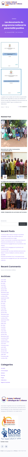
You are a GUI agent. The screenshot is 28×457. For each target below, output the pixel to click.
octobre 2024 (4, 318)
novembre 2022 (5, 345)
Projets (2, 377)
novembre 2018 (4, 356)
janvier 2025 (4, 312)
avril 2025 (3, 307)
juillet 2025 (3, 301)
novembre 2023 (5, 338)
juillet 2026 (3, 281)
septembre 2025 (5, 298)
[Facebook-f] (2, 446)
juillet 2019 (3, 354)
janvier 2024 (4, 334)
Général (14, 18)
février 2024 (4, 332)
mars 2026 (3, 287)
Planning (3, 375)
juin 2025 (3, 303)
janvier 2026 (4, 290)
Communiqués (4, 370)
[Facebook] (6, 446)
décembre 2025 (5, 292)
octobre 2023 (4, 340)
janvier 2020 (4, 351)
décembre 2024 (5, 314)
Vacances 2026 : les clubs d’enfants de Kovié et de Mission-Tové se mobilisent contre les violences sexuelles (13, 252)
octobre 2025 (4, 296)
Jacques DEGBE (10, 32)
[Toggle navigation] (3, 7)
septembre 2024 (5, 320)
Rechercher (4, 221)
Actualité (3, 368)
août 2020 (3, 347)
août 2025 (3, 300)
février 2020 (4, 349)
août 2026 (3, 279)
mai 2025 (3, 305)
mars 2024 (3, 331)
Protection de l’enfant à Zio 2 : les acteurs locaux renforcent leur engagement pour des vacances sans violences (14, 258)
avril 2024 (3, 329)
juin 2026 (3, 283)
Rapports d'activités (5, 382)
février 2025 (4, 310)
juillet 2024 (3, 323)
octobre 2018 (4, 358)
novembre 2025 (5, 294)
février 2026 (4, 289)
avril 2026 (3, 285)
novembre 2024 (5, 316)
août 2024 (3, 321)
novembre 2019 (4, 352)
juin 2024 (3, 325)
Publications (3, 380)
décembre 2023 (5, 336)
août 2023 (3, 343)
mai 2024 (3, 327)
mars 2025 (3, 309)
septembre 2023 (5, 341)
